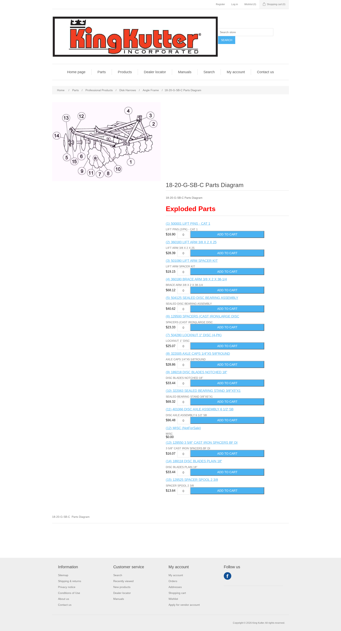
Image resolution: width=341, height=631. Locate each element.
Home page (76, 72)
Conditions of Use (69, 592)
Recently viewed (123, 581)
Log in (234, 4)
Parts (101, 72)
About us (63, 598)
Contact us (265, 72)
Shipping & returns (69, 581)
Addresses (175, 587)
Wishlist (173, 598)
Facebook (227, 576)
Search (226, 40)
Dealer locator (155, 72)
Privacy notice (66, 587)
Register (220, 4)
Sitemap (63, 575)
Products (125, 72)
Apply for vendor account (184, 604)
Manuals (184, 72)
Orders (173, 581)
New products (121, 587)
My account (236, 72)
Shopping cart (177, 592)
